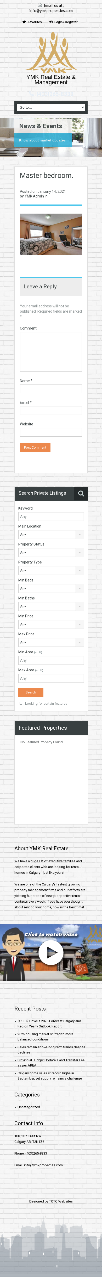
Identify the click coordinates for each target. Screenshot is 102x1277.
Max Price (26, 634)
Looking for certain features (45, 703)
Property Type (30, 562)
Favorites (35, 22)
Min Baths (26, 598)
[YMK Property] (51, 53)
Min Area (30, 652)
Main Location (29, 526)
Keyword (25, 508)
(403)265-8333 (55, 93)
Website (26, 424)
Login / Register (66, 22)
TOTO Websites (61, 1201)
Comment (28, 328)
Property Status (31, 544)
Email (26, 402)
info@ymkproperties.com (51, 10)
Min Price (25, 616)
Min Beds (25, 580)
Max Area (30, 670)
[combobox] (51, 534)
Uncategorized (29, 1107)
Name (26, 381)
